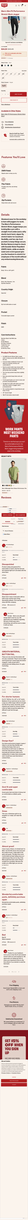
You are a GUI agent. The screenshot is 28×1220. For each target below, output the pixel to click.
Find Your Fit (14, 100)
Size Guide (24, 70)
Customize (14, 1077)
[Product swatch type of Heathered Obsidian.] (7, 486)
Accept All (14, 1084)
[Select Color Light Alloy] (5, 65)
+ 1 (13, 485)
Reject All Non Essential (14, 1080)
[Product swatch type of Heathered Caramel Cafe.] (9, 486)
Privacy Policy (5, 1073)
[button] (16, 5)
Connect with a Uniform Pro (17, 139)
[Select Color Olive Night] (11, 65)
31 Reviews (10, 58)
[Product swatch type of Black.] (3, 486)
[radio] (12, 509)
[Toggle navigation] (25, 5)
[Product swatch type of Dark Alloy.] (5, 486)
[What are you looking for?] (19, 5)
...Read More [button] (5, 865)
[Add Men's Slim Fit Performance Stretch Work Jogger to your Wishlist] (24, 18)
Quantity (3, 90)
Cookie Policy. (16, 1073)
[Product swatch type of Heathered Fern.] (11, 486)
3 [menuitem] (15, 971)
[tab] (8, 515)
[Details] (25, 39)
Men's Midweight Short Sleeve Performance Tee (14, 488)
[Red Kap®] (4, 5)
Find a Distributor (5, 104)
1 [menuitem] (12, 971)
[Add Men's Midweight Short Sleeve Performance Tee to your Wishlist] (25, 459)
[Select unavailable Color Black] (2, 65)
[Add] (8, 94)
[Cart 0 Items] (22, 5)
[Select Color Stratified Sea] (8, 65)
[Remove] (2, 94)
